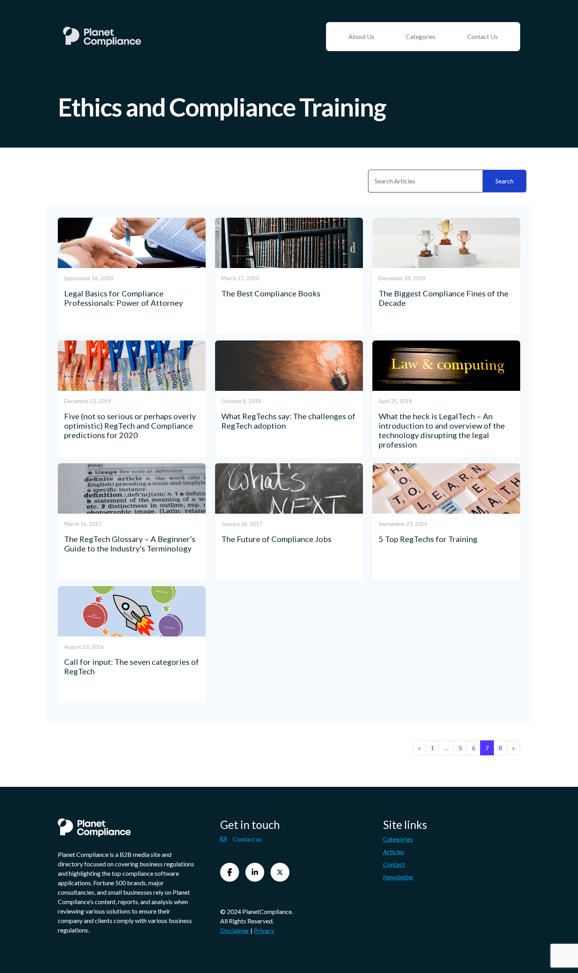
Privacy (264, 930)
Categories (421, 36)
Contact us (247, 839)
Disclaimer (234, 930)
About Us (361, 36)
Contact (394, 864)
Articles (393, 851)
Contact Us (482, 36)
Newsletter (398, 877)
